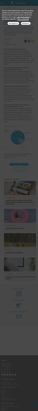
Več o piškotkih (23, 19)
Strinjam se (25, 23)
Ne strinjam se (13, 23)
